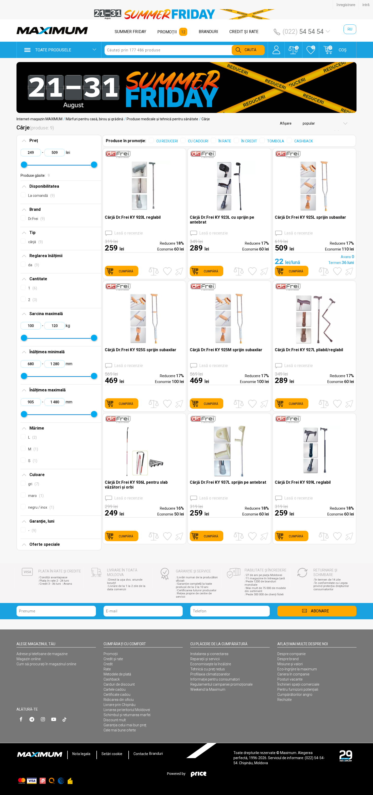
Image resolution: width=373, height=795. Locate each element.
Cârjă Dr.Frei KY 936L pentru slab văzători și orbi (136, 485)
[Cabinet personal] (276, 47)
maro (35, 496)
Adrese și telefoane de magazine (41, 654)
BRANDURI (208, 31)
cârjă (35, 242)
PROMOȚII (167, 32)
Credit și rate (113, 659)
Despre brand (288, 659)
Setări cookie (111, 754)
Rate (107, 669)
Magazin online (28, 659)
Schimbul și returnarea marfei (127, 715)
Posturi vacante (289, 679)
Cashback (112, 679)
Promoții (111, 654)
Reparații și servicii (205, 659)
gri (33, 484)
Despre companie (291, 654)
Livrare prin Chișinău (119, 705)
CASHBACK (303, 141)
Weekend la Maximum (207, 689)
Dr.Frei (36, 219)
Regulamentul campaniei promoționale (221, 684)
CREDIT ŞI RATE (243, 31)
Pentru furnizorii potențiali (297, 689)
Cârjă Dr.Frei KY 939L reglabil (303, 482)
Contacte (140, 754)
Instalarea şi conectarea (209, 654)
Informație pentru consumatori (215, 679)
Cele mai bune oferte (120, 730)
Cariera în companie (293, 674)
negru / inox (40, 507)
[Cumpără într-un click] (178, 271)
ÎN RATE (224, 141)
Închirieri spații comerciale (298, 684)
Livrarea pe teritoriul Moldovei (127, 710)
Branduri (156, 754)
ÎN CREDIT (249, 141)
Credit (108, 664)
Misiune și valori (290, 664)
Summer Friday (130, 31)
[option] (186, 14)
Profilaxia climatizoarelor (210, 674)
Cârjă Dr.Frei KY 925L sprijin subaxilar (310, 217)
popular (308, 123)
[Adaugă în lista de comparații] (154, 271)
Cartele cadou (115, 689)
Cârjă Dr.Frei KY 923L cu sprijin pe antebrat (222, 220)
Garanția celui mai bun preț (125, 725)
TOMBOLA (275, 141)
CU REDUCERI (167, 141)
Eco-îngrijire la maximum (297, 669)
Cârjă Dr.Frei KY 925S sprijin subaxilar (140, 349)
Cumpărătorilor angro (294, 695)
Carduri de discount (119, 684)
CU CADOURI (198, 141)
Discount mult (115, 720)
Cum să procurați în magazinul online (46, 664)
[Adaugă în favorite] (167, 271)
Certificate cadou (117, 695)
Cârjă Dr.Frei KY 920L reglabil (133, 217)
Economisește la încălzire (210, 664)
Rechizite (284, 700)
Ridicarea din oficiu (119, 700)
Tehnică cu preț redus (207, 669)
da (33, 265)
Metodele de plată (117, 674)
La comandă (41, 196)
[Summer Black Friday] (186, 87)
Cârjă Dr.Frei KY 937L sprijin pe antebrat (228, 482)
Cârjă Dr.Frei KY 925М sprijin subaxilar (226, 349)
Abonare (320, 611)
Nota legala (81, 754)
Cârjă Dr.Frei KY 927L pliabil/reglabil (309, 349)
